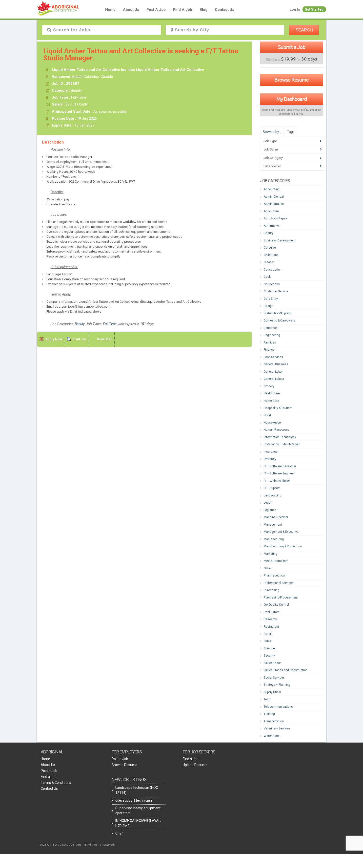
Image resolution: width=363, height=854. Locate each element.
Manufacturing (274, 539)
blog (203, 9)
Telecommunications (278, 706)
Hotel (267, 415)
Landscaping (272, 495)
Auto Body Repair (275, 218)
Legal (267, 502)
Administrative (274, 204)
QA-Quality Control (276, 604)
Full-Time (110, 324)
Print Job (79, 339)
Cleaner (269, 262)
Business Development (280, 240)
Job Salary (271, 149)
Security (269, 655)
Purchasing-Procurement (281, 597)
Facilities (270, 342)
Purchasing (271, 590)
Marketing (270, 553)
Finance (269, 349)
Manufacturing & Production (283, 546)
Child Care (271, 255)
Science (269, 648)
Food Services (273, 357)
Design (268, 306)
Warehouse (272, 736)
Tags (291, 132)
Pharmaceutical (274, 575)
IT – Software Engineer (279, 473)
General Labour (274, 379)
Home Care (271, 401)
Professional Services (279, 583)
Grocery (269, 386)
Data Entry (271, 298)
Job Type (270, 141)
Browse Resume (291, 80)
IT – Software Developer (280, 466)
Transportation (274, 721)
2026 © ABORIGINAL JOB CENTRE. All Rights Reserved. (77, 844)
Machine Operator (276, 517)
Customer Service (276, 291)
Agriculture (271, 211)
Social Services (274, 677)
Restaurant (271, 626)
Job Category (273, 158)
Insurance (271, 451)
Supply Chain (272, 692)
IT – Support (272, 488)
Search (304, 29)
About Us (131, 9)
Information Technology (280, 437)
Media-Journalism (276, 561)
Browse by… (272, 132)
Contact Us (224, 9)
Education (271, 328)
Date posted (272, 166)
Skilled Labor (272, 663)
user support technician (133, 800)
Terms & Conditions (56, 783)
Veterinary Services (277, 728)
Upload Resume (195, 765)
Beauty (79, 324)
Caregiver (270, 247)
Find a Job (182, 9)
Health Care (272, 393)
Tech (267, 699)
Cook (267, 276)
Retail (268, 634)
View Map (104, 339)
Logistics (270, 510)
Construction (273, 269)
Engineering (272, 335)
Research (270, 619)
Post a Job (156, 9)
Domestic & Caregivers (279, 320)
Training (269, 714)
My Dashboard (291, 99)
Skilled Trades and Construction (285, 670)
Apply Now (53, 339)
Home (110, 9)
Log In (295, 9)
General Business (276, 364)
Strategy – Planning (277, 684)
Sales (267, 641)
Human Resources (276, 429)
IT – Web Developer (277, 481)
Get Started (314, 9)
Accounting (272, 189)
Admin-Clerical (274, 196)
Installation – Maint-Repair (282, 444)
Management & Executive (281, 532)
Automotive (272, 226)
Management (273, 524)
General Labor (273, 371)
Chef (119, 833)
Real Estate (272, 612)
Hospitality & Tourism (278, 408)
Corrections (272, 284)
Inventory (270, 459)
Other (267, 568)
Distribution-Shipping (277, 313)
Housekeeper (273, 422)
